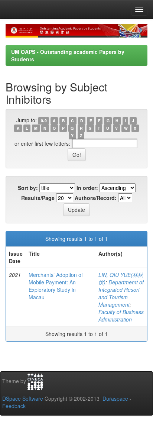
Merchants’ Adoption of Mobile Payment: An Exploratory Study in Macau (56, 286)
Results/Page (38, 197)
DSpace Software (22, 398)
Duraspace (115, 398)
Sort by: (28, 187)
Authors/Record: (96, 197)
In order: (87, 187)
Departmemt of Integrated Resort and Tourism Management (121, 293)
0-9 (44, 120)
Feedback (14, 406)
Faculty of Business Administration (121, 315)
